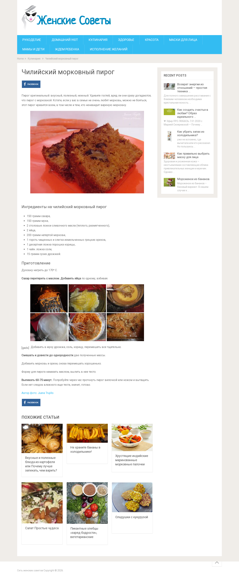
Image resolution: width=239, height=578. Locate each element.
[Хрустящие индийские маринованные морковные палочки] (132, 437)
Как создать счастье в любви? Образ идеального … (192, 113)
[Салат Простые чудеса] (42, 502)
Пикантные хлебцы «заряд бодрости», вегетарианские (84, 533)
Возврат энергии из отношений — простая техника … (192, 87)
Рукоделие (31, 40)
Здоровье (126, 40)
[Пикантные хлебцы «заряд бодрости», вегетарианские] (87, 503)
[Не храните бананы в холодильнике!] (87, 433)
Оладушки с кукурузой (131, 517)
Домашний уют (65, 40)
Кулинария (98, 40)
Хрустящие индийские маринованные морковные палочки (131, 460)
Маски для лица (183, 40)
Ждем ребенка (67, 49)
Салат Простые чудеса (42, 528)
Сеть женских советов (30, 570)
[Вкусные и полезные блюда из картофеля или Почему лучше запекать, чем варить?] (42, 438)
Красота (152, 40)
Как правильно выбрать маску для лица (193, 155)
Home (20, 58)
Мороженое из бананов (193, 179)
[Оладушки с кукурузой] (132, 497)
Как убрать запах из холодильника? (190, 133)
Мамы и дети (33, 49)
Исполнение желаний (108, 49)
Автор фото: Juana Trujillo (38, 393)
